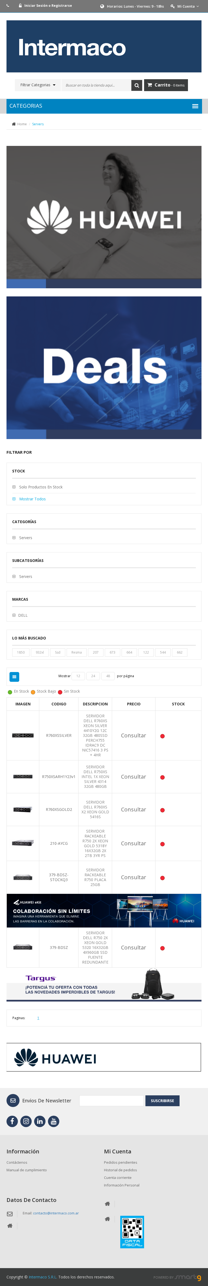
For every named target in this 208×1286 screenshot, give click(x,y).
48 (108, 676)
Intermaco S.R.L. (43, 1276)
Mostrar (65, 676)
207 (96, 652)
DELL (23, 615)
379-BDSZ (59, 947)
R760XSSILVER (59, 735)
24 (93, 676)
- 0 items (170, 85)
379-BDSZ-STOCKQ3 (59, 877)
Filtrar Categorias (35, 84)
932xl (40, 652)
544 (163, 652)
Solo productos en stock (40, 487)
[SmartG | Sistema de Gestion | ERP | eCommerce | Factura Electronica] (188, 1277)
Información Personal (121, 1185)
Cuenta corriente (118, 1177)
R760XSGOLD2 (59, 809)
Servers (25, 537)
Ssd (57, 652)
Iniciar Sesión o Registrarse (48, 5)
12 (78, 676)
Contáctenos (16, 1162)
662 (180, 652)
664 (129, 652)
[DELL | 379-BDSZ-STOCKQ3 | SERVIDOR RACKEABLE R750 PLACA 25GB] (22, 876)
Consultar (133, 735)
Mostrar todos (32, 498)
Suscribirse (162, 1100)
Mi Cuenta (186, 6)
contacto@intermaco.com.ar (56, 1213)
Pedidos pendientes (120, 1162)
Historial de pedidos (120, 1169)
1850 (21, 652)
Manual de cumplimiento (26, 1169)
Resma (77, 652)
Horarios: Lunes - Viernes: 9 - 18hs (135, 6)
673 (112, 652)
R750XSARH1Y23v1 (59, 776)
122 (146, 652)
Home (22, 124)
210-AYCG (59, 843)
